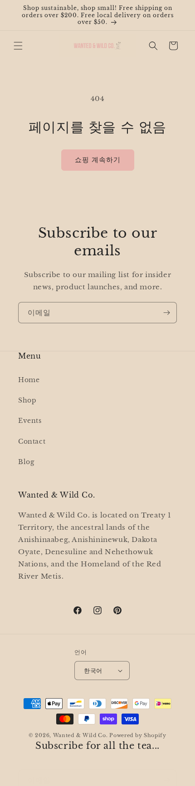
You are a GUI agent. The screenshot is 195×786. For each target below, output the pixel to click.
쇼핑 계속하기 (98, 159)
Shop (27, 400)
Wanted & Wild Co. (80, 735)
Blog (26, 462)
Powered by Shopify (137, 735)
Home (28, 380)
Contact (31, 441)
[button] (18, 46)
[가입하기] (166, 312)
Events (30, 421)
